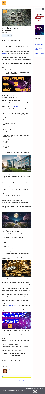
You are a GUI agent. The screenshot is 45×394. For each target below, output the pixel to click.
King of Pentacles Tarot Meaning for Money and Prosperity (38, 48)
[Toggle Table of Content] (11, 35)
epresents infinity (15, 106)
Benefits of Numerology (17, 380)
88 (7, 97)
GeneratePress (23, 390)
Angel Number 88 (6, 380)
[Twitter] (2, 376)
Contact (35, 391)
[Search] (43, 9)
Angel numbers (5, 53)
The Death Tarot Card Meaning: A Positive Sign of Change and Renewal (39, 41)
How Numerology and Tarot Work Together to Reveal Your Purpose (39, 54)
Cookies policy (41, 388)
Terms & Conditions (35, 392)
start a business (10, 305)
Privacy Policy (35, 390)
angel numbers (11, 380)
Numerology (4, 379)
